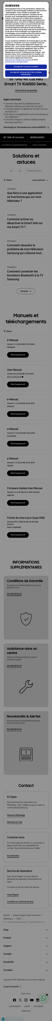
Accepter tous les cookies (26, 67)
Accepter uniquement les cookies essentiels (26, 73)
